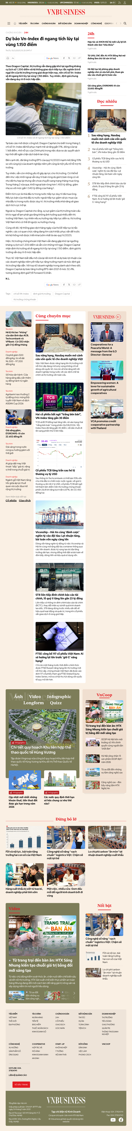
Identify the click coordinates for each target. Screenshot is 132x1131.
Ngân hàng (37, 1017)
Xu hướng (13, 1047)
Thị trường (107, 1017)
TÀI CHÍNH (36, 1014)
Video (35, 697)
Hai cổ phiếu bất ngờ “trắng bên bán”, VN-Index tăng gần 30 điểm (108, 150)
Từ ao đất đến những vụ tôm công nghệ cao (111, 771)
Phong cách (85, 1054)
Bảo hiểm (36, 1024)
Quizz (56, 703)
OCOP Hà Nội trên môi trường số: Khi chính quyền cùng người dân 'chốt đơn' (112, 744)
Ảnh (18, 697)
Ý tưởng (59, 1051)
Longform (33, 703)
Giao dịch (25, 500)
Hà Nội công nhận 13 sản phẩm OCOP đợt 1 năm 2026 (111, 758)
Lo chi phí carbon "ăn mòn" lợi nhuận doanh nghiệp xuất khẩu (112, 974)
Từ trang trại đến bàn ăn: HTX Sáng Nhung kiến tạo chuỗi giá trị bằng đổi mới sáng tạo (104, 729)
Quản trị (106, 1028)
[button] (74, 993)
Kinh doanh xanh (40, 1054)
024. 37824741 (15, 1069)
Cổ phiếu (11, 500)
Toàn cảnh (84, 1024)
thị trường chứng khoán (25, 299)
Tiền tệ (35, 1021)
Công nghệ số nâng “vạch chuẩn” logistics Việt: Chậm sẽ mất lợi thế (65, 855)
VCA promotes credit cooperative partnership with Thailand (105, 424)
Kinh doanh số (39, 1031)
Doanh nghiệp (81, 23)
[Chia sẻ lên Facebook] (64, 58)
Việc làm (83, 1051)
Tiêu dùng (107, 1021)
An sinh (35, 1058)
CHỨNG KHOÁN (62, 1014)
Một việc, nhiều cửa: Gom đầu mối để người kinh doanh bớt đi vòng (65, 892)
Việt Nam (13, 1017)
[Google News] (52, 58)
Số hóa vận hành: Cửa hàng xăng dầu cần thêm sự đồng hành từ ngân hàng (18, 379)
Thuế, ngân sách (40, 1028)
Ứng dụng (14, 1054)
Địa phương (14, 1024)
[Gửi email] (74, 58)
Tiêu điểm (23, 23)
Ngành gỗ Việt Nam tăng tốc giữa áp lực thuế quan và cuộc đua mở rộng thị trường (18, 484)
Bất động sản (65, 23)
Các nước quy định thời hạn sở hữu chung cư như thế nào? (59, 800)
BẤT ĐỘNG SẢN (85, 1014)
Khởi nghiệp (61, 1047)
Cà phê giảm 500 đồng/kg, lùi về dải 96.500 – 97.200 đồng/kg (15, 360)
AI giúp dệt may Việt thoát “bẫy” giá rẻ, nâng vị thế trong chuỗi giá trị (18, 466)
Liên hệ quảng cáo (18, 1075)
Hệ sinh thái (61, 1054)
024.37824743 (116, 1115)
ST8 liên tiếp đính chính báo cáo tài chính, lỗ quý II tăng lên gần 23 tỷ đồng (109, 186)
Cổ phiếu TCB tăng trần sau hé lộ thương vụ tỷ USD (108, 160)
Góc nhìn (60, 1028)
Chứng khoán (48, 23)
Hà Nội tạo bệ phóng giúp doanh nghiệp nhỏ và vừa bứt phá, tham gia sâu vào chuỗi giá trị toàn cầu (106, 72)
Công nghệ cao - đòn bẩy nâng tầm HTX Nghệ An (111, 785)
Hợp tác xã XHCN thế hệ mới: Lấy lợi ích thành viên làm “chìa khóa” (107, 43)
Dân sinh (83, 1047)
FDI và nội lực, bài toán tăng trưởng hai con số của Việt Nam (112, 957)
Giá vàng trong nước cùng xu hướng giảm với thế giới (18, 449)
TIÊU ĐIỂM (13, 1014)
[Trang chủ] (14, 23)
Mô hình (36, 1051)
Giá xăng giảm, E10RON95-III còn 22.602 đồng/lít (104, 87)
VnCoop (104, 695)
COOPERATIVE (38, 1044)
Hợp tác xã (37, 1047)
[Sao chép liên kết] (79, 58)
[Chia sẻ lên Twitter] (69, 58)
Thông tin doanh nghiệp (110, 1032)
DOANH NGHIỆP (109, 1014)
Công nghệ (96, 23)
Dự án (81, 1021)
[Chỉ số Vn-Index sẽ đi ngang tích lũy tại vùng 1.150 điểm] (43, 84)
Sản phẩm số (15, 1051)
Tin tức (82, 1017)
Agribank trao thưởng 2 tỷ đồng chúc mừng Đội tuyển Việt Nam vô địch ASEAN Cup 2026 (18, 399)
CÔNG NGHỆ (14, 1044)
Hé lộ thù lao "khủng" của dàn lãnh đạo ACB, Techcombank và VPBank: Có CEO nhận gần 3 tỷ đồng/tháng (17, 338)
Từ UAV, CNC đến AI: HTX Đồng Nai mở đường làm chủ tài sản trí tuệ (106, 57)
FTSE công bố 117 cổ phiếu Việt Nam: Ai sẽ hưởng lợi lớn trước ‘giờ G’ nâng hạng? (108, 198)
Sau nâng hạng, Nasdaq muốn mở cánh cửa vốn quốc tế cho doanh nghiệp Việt (109, 139)
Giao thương (108, 1024)
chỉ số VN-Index (21, 293)
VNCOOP (106, 1044)
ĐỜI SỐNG (83, 1044)
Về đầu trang (21, 1085)
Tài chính (34, 23)
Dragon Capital (62, 293)
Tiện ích (82, 1028)
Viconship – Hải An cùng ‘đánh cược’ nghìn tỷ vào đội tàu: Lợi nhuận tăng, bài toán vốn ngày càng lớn (107, 172)
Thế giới (12, 1021)
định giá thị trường (42, 293)
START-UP (59, 1044)
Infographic (59, 697)
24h (26, 32)
